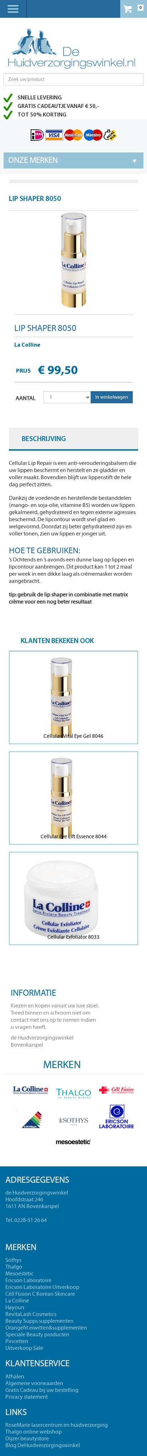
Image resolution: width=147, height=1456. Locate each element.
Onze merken (33, 160)
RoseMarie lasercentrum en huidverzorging (56, 1425)
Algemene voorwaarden (34, 1383)
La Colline (27, 345)
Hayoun (14, 1307)
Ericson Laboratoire (28, 1280)
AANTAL (26, 398)
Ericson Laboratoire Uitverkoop (42, 1287)
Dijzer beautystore (27, 1438)
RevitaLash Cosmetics (30, 1314)
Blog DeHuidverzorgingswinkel (42, 1445)
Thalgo (13, 1267)
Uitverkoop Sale (24, 1348)
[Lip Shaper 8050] (73, 260)
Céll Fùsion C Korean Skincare (40, 1294)
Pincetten (16, 1341)
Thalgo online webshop (33, 1432)
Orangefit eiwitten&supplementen (46, 1328)
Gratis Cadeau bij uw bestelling (41, 1390)
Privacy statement (26, 1397)
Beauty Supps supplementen (39, 1321)
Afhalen (14, 1376)
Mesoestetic (19, 1273)
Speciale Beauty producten (37, 1334)
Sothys (13, 1260)
